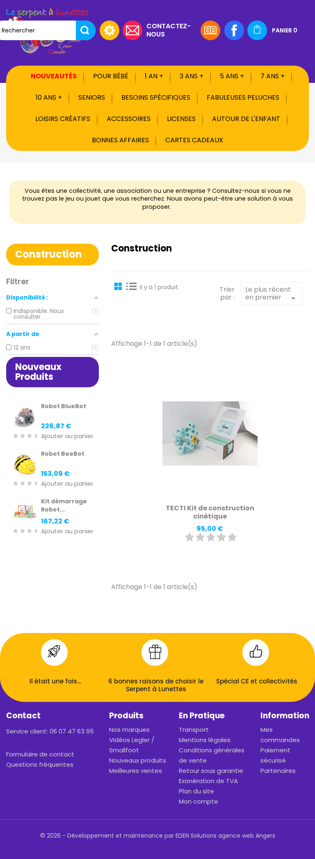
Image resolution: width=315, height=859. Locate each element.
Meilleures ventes (135, 770)
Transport (194, 729)
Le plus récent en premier (271, 294)
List (132, 286)
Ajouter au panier (67, 436)
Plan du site (196, 791)
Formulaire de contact (40, 754)
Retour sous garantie (211, 770)
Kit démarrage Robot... (64, 505)
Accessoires (129, 118)
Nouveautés (54, 76)
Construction (48, 254)
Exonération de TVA (208, 781)
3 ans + (191, 76)
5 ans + (232, 76)
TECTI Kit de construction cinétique (210, 512)
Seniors (91, 97)
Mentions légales (205, 740)
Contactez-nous (168, 29)
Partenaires (278, 770)
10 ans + (49, 97)
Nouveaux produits (137, 760)
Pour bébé (110, 76)
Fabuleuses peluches (243, 97)
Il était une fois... (55, 681)
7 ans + (272, 76)
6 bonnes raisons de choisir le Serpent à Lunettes (155, 685)
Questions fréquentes (39, 764)
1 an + (154, 76)
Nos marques (129, 729)
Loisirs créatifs (62, 118)
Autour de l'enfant (246, 118)
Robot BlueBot (63, 406)
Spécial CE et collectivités (256, 681)
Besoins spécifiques (155, 97)
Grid (119, 286)
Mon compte (198, 801)
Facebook (234, 30)
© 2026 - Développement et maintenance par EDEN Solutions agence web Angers (157, 836)
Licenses (181, 118)
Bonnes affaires (120, 140)
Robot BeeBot (62, 454)
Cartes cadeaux (194, 140)
